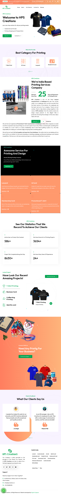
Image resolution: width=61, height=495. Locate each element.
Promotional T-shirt (38, 201)
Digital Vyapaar (35, 492)
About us (6, 35)
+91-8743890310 (39, 1)
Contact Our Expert (24, 356)
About (22, 7)
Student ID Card (44, 456)
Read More (7, 166)
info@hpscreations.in (10, 482)
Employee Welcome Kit (37, 460)
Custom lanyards (40, 453)
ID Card (23, 65)
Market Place (35, 468)
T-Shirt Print (9, 65)
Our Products (29, 7)
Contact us (36, 7)
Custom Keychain (47, 460)
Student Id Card (52, 64)
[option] (9, 62)
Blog (41, 468)
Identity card (53, 453)
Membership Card (8, 201)
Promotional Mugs (51, 458)
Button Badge (35, 462)
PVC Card (34, 458)
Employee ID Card (53, 456)
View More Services (51, 276)
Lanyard (38, 65)
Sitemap (42, 7)
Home (18, 7)
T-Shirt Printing (41, 302)
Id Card (34, 183)
